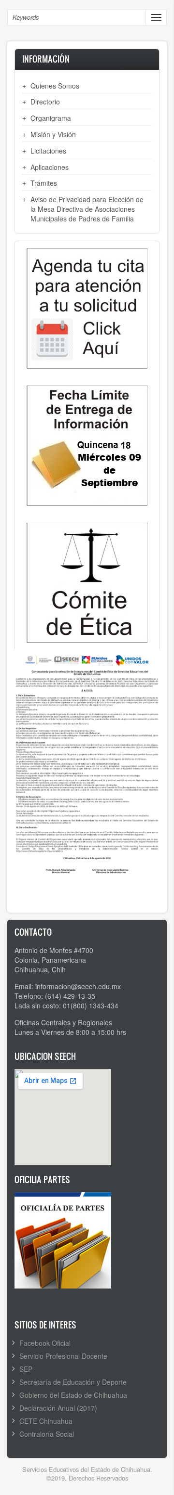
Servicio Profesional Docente (63, 1356)
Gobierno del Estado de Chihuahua (73, 1395)
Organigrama (50, 118)
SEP (25, 1369)
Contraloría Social (46, 1434)
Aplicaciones (49, 167)
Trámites (43, 183)
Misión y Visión (53, 134)
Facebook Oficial (45, 1343)
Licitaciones (48, 150)
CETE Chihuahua (45, 1421)
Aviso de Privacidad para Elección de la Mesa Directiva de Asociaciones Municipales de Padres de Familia (87, 208)
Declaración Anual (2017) (58, 1408)
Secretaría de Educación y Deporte (73, 1382)
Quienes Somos (54, 85)
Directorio (45, 101)
